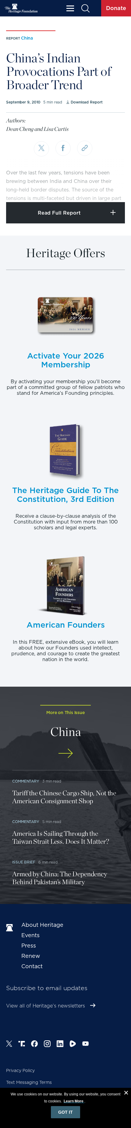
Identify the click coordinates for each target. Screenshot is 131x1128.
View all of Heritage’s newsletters (45, 1006)
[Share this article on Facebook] (63, 148)
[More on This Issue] (65, 753)
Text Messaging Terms (29, 1082)
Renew (30, 956)
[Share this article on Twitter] (41, 148)
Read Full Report (59, 213)
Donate (116, 8)
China (27, 38)
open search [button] (85, 8)
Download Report (86, 102)
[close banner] (126, 1093)
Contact (32, 966)
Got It (65, 1112)
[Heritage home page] (10, 928)
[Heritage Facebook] (34, 1044)
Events (30, 935)
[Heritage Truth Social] (21, 1044)
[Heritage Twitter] (9, 1044)
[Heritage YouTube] (85, 1044)
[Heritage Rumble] (72, 1044)
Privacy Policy (20, 1070)
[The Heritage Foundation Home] (21, 8)
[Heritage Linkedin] (60, 1044)
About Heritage (42, 925)
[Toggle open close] (112, 189)
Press (28, 945)
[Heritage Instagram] (47, 1044)
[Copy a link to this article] (84, 148)
